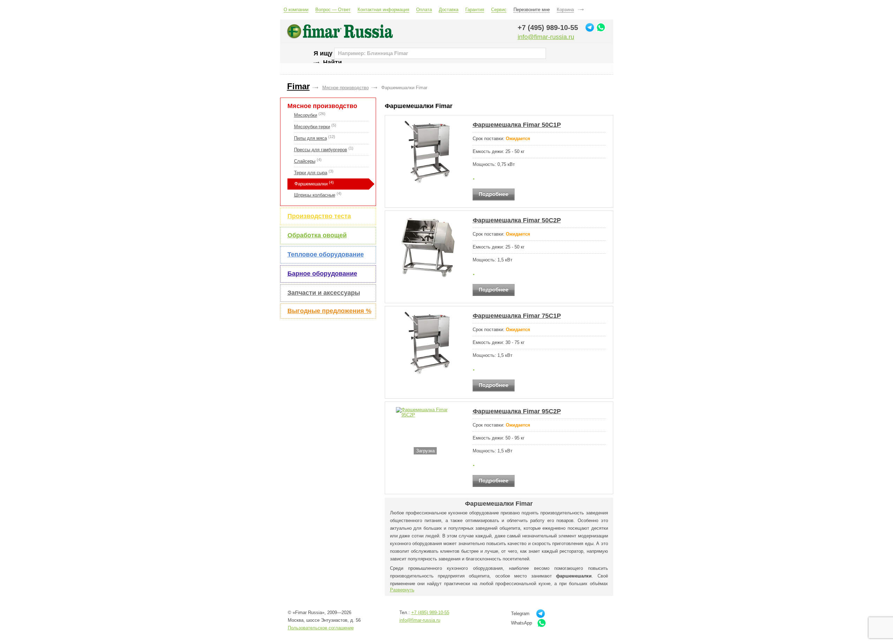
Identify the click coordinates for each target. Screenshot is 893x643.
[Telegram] (589, 27)
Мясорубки (305, 115)
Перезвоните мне (531, 9)
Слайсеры (304, 161)
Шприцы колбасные (314, 195)
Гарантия (474, 9)
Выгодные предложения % (329, 310)
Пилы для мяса (310, 138)
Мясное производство (322, 105)
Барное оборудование (322, 273)
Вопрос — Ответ (333, 9)
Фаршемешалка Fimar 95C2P (517, 411)
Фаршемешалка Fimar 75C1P (517, 315)
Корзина (565, 9)
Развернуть (402, 589)
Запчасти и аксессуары (323, 292)
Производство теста (319, 216)
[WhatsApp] (601, 27)
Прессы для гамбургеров (320, 149)
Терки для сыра (310, 172)
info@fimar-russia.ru (546, 36)
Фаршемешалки (311, 183)
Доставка (448, 9)
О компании (296, 9)
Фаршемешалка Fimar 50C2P (517, 220)
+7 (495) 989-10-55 (548, 27)
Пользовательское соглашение (321, 627)
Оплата (424, 9)
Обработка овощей (317, 235)
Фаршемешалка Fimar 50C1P (517, 124)
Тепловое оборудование (325, 254)
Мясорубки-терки (312, 126)
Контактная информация (383, 9)
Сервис (498, 9)
